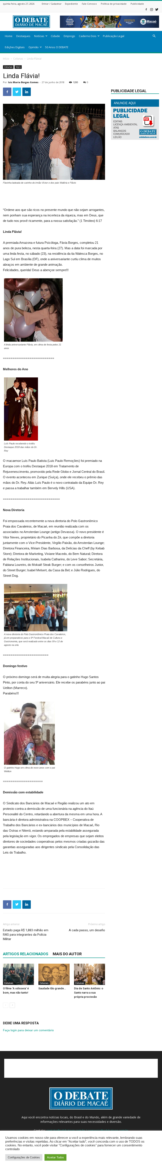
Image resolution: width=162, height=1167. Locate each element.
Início (6, 58)
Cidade (55, 36)
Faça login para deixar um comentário (28, 1030)
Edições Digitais (15, 47)
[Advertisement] (54, 196)
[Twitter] (156, 9)
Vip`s (18, 66)
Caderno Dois (87, 36)
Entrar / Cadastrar (52, 3)
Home (8, 36)
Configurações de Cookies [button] (24, 1157)
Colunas (18, 58)
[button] (154, 36)
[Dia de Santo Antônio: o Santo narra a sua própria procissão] (89, 974)
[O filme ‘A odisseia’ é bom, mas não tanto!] (18, 974)
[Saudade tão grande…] (53, 974)
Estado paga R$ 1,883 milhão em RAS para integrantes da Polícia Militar (25, 934)
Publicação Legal (113, 36)
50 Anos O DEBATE (56, 47)
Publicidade (137, 3)
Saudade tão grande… (52, 988)
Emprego (69, 36)
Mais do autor (67, 954)
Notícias (39, 36)
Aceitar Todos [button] (55, 1157)
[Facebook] (146, 9)
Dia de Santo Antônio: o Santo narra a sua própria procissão (88, 992)
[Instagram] (151, 9)
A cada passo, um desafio (87, 930)
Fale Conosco (89, 3)
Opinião (33, 47)
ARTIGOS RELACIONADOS (25, 954)
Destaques (23, 36)
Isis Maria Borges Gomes (23, 82)
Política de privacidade (114, 3)
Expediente (71, 3)
